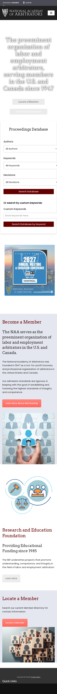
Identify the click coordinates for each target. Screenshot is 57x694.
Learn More (11, 578)
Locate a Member (11, 2)
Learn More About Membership (21, 403)
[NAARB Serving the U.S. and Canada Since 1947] (22, 13)
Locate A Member (14, 622)
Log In (28, 2)
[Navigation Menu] (51, 13)
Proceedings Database (28, 111)
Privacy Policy (35, 677)
